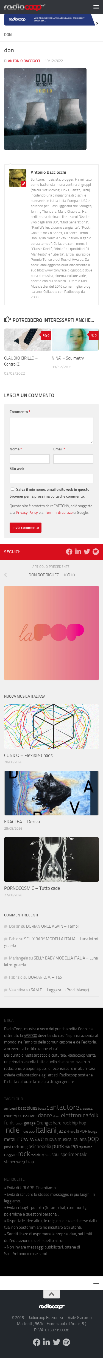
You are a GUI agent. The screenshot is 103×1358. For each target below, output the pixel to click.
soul (55, 1154)
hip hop (79, 1123)
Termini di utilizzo (59, 512)
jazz (61, 1131)
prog (24, 1146)
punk (58, 1146)
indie (12, 1130)
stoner (9, 1161)
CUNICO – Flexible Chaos (28, 755)
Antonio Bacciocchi (25, 61)
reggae (10, 1154)
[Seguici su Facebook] (69, 551)
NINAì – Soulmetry (68, 358)
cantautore (62, 1107)
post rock (11, 1146)
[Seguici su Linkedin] (78, 551)
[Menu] (96, 7)
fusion (19, 1123)
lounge (92, 1131)
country (10, 1115)
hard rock (62, 1123)
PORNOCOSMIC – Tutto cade (32, 888)
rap (74, 1146)
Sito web (17, 468)
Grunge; (44, 1123)
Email (59, 449)
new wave (30, 1139)
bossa (42, 1108)
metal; (10, 1139)
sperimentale (73, 1154)
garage (30, 1123)
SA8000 (30, 1035)
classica (86, 1108)
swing (20, 1162)
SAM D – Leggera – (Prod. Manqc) (60, 989)
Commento (20, 411)
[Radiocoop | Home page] (32, 7)
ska (48, 1154)
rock (23, 1153)
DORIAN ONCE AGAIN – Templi (52, 926)
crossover (27, 1115)
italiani (46, 1130)
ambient (10, 1108)
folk (93, 1115)
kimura (71, 1131)
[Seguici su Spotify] (95, 551)
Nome (16, 449)
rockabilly (37, 1155)
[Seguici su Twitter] (86, 551)
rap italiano (85, 1147)
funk (9, 1123)
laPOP (81, 1131)
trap (30, 1161)
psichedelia (40, 1146)
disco (56, 1116)
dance (45, 1115)
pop (93, 1138)
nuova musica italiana (66, 1139)
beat (22, 1108)
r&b (67, 1147)
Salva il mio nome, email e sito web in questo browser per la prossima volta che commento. (49, 493)
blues (32, 1108)
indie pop (28, 1131)
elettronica (74, 1115)
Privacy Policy (27, 512)
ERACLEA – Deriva (22, 821)
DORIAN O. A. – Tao (45, 977)
